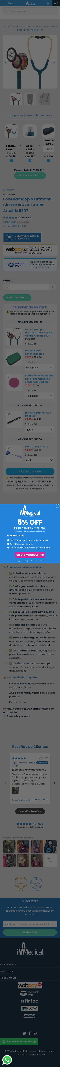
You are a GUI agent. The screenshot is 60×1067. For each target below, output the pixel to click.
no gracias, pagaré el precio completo (30, 560)
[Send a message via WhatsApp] (7, 1059)
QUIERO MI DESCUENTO (30, 554)
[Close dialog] (57, 506)
